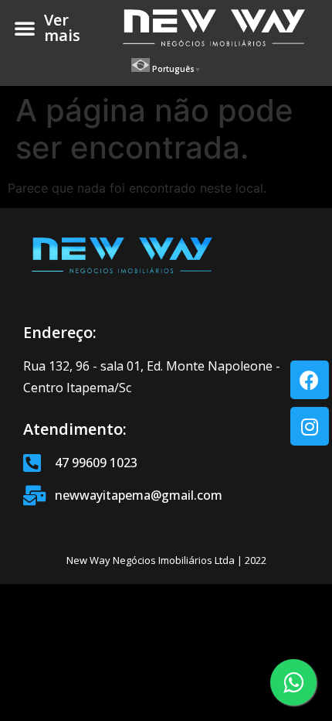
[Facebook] (309, 379)
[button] (24, 28)
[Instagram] (309, 426)
